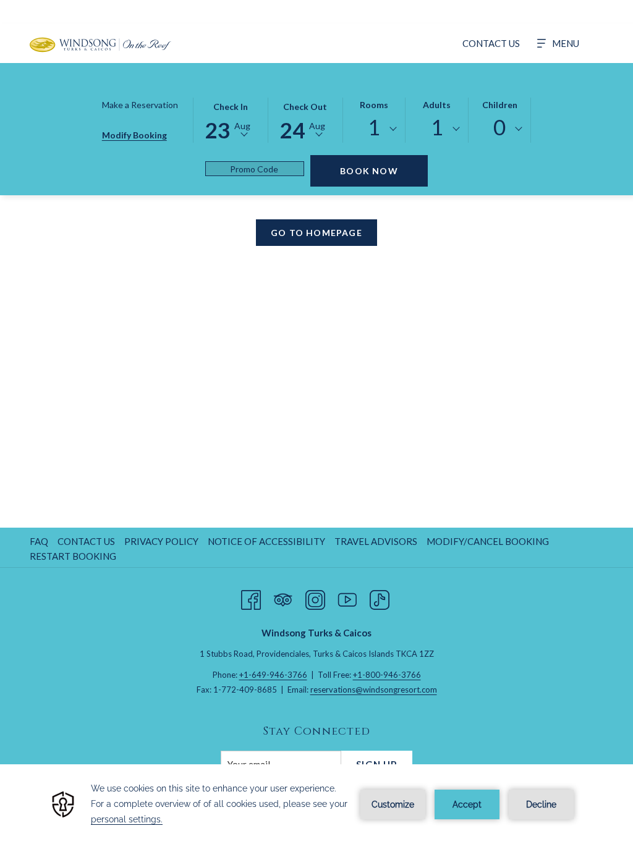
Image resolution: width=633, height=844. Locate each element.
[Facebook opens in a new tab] (251, 597)
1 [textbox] (374, 127)
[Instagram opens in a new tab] (315, 597)
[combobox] (374, 129)
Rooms (374, 104)
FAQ (39, 541)
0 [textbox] (499, 127)
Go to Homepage (316, 232)
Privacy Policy (161, 541)
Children (499, 104)
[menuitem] (491, 43)
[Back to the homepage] (100, 44)
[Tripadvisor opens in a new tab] (283, 597)
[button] (230, 119)
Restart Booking (73, 556)
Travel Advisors (375, 541)
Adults (437, 104)
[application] (316, 804)
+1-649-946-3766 (273, 675)
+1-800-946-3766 (387, 675)
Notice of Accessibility (266, 541)
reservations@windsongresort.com (373, 689)
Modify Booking (134, 135)
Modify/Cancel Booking (488, 541)
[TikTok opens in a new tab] (379, 597)
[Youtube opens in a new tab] (347, 597)
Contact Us (86, 541)
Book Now (369, 171)
